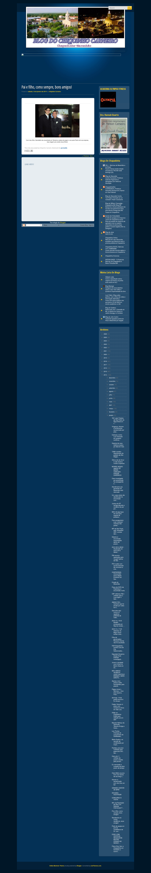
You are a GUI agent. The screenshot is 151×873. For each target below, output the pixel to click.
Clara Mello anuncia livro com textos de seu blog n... (118, 774)
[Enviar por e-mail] (25, 151)
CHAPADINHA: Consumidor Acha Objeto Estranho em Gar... (117, 575)
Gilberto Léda (109, 277)
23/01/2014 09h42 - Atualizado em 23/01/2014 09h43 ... (118, 549)
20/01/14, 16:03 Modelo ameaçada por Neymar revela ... (118, 623)
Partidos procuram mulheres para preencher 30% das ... (118, 750)
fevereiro (112, 412)
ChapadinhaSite (110, 187)
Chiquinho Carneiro (55, 91)
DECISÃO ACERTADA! (117, 794)
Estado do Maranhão (116, 583)
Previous (85, 156)
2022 (105, 347)
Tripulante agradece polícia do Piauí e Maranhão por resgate (114, 319)
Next (92, 156)
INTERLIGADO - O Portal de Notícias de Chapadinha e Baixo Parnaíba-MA (114, 261)
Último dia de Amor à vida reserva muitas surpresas (118, 461)
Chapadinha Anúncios (112, 256)
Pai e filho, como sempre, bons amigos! (117, 812)
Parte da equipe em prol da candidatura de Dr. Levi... (118, 828)
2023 (105, 344)
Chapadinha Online (111, 238)
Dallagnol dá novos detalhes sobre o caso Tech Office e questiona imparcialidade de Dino (115, 289)
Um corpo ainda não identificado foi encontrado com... (118, 497)
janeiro (111, 415)
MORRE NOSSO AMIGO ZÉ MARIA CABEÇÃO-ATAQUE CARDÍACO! (117, 470)
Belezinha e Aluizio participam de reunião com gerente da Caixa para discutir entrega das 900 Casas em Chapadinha (115, 209)
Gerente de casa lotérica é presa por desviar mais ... (118, 445)
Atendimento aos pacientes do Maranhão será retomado (117, 489)
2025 (105, 337)
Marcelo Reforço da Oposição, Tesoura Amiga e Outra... (118, 725)
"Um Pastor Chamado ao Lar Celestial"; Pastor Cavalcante (114, 199)
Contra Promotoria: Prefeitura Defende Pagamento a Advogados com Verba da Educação (114, 180)
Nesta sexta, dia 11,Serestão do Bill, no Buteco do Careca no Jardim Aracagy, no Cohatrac (114, 311)
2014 (105, 375)
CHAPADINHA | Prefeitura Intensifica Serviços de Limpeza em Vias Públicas (114, 190)
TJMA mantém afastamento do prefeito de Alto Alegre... (117, 454)
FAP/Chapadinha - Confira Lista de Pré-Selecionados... (118, 648)
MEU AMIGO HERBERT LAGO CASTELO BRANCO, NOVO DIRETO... (118, 674)
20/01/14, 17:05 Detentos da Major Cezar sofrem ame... (117, 631)
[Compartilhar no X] (30, 151)
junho (110, 398)
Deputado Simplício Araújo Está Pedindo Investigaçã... (118, 656)
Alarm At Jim (109, 234)
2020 (105, 354)
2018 (105, 361)
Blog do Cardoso (110, 308)
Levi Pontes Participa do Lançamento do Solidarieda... (117, 733)
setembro (112, 388)
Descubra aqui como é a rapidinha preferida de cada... (116, 614)
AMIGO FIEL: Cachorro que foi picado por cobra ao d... (118, 604)
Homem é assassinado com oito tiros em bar (118, 782)
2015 (105, 371)
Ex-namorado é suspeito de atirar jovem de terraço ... (118, 767)
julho (110, 395)
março (111, 408)
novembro (112, 381)
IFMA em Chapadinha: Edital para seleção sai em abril (117, 716)
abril (110, 405)
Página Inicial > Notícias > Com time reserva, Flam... (118, 691)
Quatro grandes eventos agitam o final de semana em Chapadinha (115, 251)
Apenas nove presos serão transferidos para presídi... (118, 683)
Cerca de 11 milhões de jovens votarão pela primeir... (117, 758)
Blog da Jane (109, 232)
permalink (64, 148)
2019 (105, 358)
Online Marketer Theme (56, 866)
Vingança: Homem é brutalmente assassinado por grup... (118, 429)
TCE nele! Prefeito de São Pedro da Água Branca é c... (118, 420)
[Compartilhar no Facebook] (32, 151)
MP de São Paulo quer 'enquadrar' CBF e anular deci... (117, 531)
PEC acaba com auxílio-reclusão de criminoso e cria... (118, 566)
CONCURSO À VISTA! (116, 799)
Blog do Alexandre (111, 176)
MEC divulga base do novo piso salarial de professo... (118, 514)
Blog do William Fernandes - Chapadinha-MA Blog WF (114, 204)
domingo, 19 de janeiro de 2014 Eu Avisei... (117, 699)
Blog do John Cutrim (111, 317)
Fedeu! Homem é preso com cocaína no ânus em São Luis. (118, 707)
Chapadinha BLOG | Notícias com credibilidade (114, 248)
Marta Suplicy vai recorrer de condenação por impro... (118, 742)
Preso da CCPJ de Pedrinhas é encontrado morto (118, 589)
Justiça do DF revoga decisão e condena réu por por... (118, 506)
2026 (105, 334)
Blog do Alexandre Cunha (113, 196)
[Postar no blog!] (28, 151)
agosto (111, 391)
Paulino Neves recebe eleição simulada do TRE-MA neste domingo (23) (114, 170)
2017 (105, 365)
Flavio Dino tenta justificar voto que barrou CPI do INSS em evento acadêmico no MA (114, 302)
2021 (105, 351)
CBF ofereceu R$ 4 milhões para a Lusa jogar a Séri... (118, 596)
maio (110, 402)
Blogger (63, 222)
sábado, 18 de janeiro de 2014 (37, 91)
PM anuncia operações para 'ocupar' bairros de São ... (117, 558)
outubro (111, 385)
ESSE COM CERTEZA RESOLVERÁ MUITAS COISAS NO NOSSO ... (117, 838)
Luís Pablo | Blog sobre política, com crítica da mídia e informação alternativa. (115, 297)
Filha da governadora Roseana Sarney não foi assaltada (118, 640)
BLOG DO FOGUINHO (112, 216)
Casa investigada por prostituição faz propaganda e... (117, 481)
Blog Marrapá (109, 286)
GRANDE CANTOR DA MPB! (118, 789)
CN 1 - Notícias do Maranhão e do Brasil (115, 166)
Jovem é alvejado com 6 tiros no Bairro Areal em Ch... (117, 665)
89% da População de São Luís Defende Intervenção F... (118, 805)
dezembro (112, 378)
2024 (105, 341)
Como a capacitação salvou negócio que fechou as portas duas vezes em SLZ (114, 280)
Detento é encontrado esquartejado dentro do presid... (117, 540)
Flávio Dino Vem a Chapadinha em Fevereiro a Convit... (118, 848)
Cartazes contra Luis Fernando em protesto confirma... (117, 437)
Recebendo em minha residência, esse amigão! (118, 820)
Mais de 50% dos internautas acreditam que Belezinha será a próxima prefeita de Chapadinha (115, 241)
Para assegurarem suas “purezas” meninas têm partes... (118, 522)
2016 (105, 368)
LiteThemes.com (96, 866)
